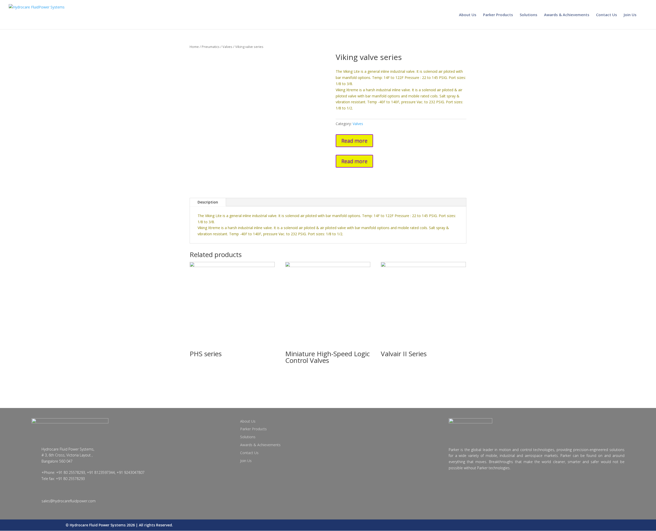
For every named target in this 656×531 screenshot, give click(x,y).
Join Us (630, 15)
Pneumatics (211, 46)
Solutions (528, 15)
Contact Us (606, 15)
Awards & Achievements (566, 15)
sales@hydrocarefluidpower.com (69, 500)
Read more (354, 140)
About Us (467, 15)
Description (208, 202)
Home (194, 46)
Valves (227, 46)
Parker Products (498, 15)
